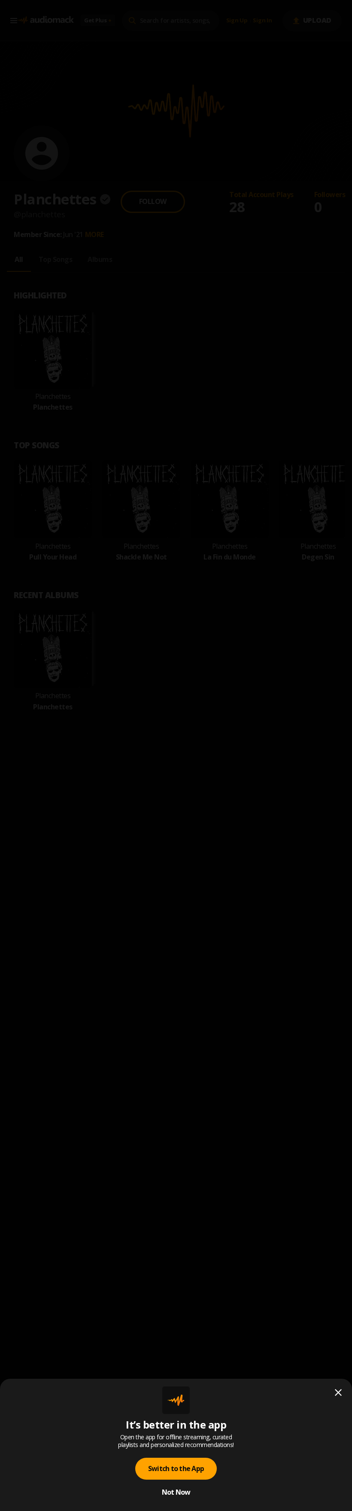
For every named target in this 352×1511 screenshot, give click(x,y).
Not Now (176, 1492)
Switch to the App (176, 1468)
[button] (176, 755)
